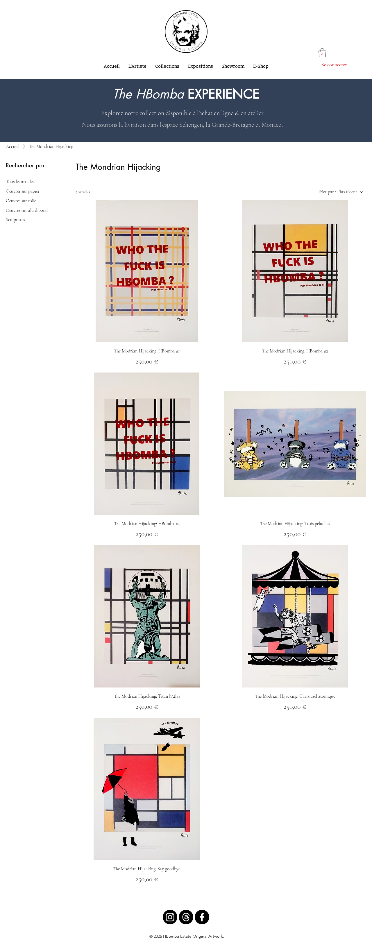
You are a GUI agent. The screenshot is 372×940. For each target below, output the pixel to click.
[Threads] (186, 917)
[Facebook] (202, 917)
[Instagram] (170, 917)
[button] (322, 52)
